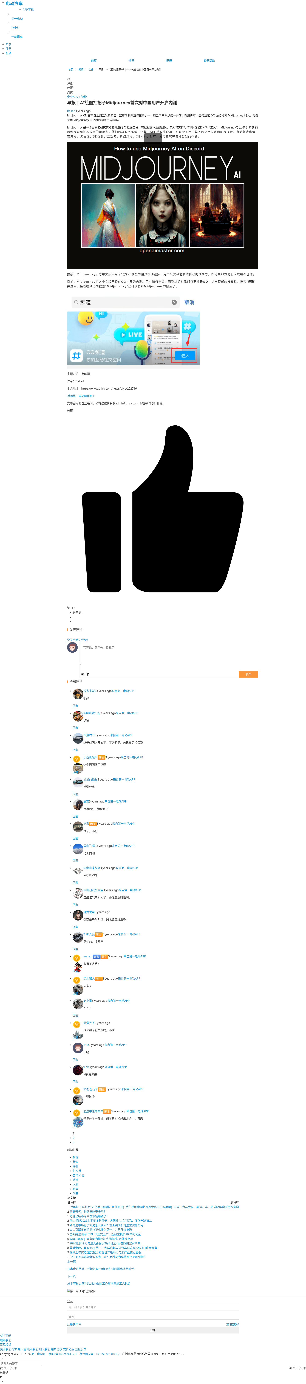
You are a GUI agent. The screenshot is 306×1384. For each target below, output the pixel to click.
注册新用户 (74, 1324)
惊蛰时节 (89, 735)
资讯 (80, 69)
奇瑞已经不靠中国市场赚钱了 (88, 1216)
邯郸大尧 (89, 934)
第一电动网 (38, 1354)
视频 (169, 61)
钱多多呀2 (89, 691)
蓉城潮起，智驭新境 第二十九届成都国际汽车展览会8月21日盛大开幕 (113, 1248)
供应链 (77, 1171)
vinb (86, 1067)
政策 (75, 1180)
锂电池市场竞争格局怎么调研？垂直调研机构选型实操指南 (106, 1225)
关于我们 (5, 1349)
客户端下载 (19, 1349)
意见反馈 (5, 1345)
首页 (94, 61)
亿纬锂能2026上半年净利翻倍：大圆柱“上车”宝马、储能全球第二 (111, 1221)
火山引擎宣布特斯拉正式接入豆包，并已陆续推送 (101, 1230)
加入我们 (44, 1349)
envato (88, 956)
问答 (75, 1193)
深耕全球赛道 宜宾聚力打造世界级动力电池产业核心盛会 (105, 1252)
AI (74, 97)
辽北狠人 (89, 978)
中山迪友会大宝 (93, 890)
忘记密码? (232, 1324)
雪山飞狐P (90, 846)
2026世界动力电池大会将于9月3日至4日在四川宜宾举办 (105, 1243)
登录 (153, 1330)
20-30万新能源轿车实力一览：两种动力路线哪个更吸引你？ (108, 1257)
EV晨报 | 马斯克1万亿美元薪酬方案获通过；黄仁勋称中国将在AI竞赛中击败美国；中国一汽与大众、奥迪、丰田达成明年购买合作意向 (154, 1207)
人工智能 (81, 97)
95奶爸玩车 (90, 1089)
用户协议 (56, 1349)
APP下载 (28, 10)
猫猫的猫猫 (90, 779)
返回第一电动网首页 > (81, 396)
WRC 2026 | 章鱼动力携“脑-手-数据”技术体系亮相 (101, 1239)
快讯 (131, 61)
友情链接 (68, 1349)
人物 (75, 1184)
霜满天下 (89, 1023)
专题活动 (209, 61)
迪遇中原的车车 (93, 1111)
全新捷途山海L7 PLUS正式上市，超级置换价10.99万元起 (105, 1234)
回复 (75, 706)
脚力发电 (89, 912)
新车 (75, 1162)
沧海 (86, 824)
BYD (86, 1045)
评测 (75, 1166)
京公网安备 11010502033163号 (99, 1354)
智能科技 (78, 1175)
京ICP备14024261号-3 (62, 1354)
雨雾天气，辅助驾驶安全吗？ (88, 1212)
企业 (91, 69)
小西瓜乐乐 (90, 757)
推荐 (75, 1157)
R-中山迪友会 (91, 868)
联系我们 (5, 1340)
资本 (75, 1189)
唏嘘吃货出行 (91, 713)
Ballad (71, 111)
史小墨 (87, 1001)
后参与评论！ (78, 640)
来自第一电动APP (123, 691)
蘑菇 (86, 801)
